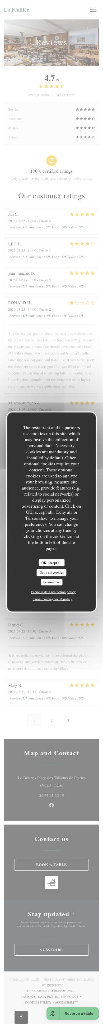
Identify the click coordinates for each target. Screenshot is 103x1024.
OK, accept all (51, 562)
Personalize (51, 582)
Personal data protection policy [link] (53, 591)
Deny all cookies (52, 572)
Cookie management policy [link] (52, 598)
